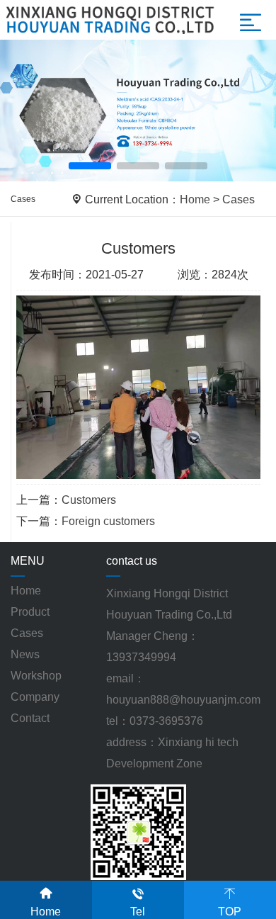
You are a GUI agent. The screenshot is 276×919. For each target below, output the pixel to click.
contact (30, 718)
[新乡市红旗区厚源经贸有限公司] (138, 111)
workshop (36, 676)
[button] (90, 165)
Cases (238, 199)
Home (195, 199)
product (30, 612)
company (35, 697)
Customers (89, 500)
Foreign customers (108, 521)
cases (27, 633)
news (25, 654)
